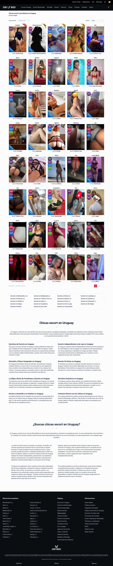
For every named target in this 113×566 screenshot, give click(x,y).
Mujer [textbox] (93, 20)
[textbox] (22, 20)
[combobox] (24, 20)
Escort (17, 53)
